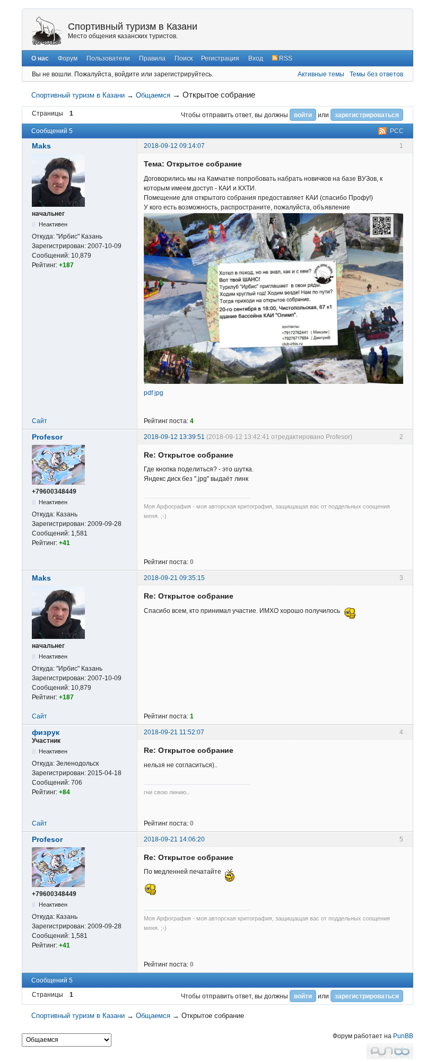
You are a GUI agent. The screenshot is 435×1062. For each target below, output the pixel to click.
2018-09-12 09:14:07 (174, 146)
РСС (397, 131)
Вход (255, 58)
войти (303, 115)
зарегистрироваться (367, 115)
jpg (158, 393)
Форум (67, 58)
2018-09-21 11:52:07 (174, 732)
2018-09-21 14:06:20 (174, 839)
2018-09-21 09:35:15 (174, 578)
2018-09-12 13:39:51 (174, 437)
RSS (284, 58)
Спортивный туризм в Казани (132, 26)
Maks (41, 146)
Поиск (184, 58)
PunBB (403, 1036)
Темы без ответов (376, 74)
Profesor (47, 437)
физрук (45, 732)
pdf (148, 393)
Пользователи (108, 58)
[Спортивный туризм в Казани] (47, 30)
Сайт (39, 421)
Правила (152, 58)
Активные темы (321, 74)
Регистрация (220, 58)
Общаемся (153, 95)
